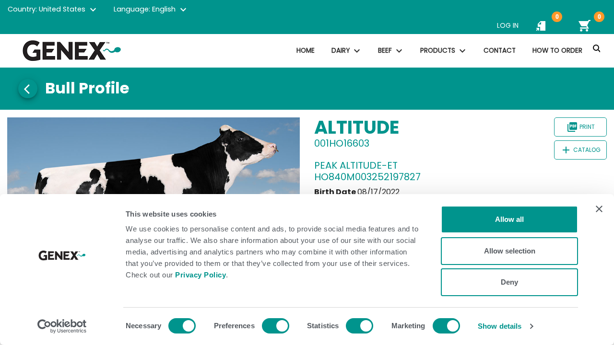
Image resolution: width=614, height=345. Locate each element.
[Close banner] (599, 209)
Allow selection (509, 251)
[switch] (275, 326)
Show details (499, 326)
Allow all (509, 219)
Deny (509, 282)
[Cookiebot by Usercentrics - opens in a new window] (62, 326)
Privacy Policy (200, 275)
